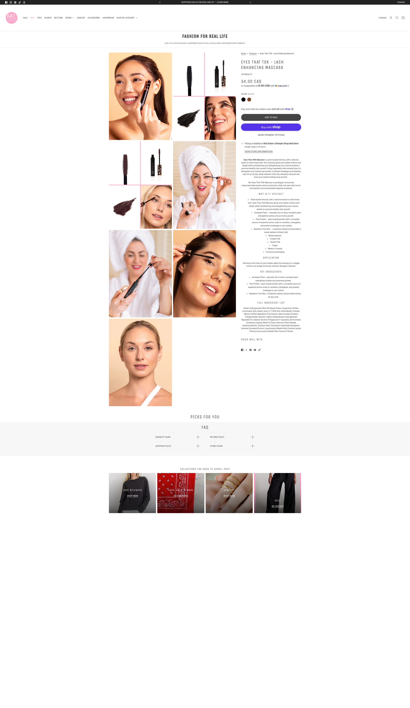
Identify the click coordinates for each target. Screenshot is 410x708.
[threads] (24, 2)
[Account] (391, 18)
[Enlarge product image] (140, 96)
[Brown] (249, 99)
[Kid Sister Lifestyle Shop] (11, 18)
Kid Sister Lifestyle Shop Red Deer (281, 143)
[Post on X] (246, 349)
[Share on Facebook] (242, 350)
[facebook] (6, 2)
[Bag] (403, 18)
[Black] (243, 99)
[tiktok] (19, 2)
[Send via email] (255, 350)
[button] (271, 85)
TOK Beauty (246, 74)
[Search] (397, 18)
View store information (259, 151)
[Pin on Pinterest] (250, 350)
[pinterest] (15, 2)
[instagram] (10, 2)
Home (243, 54)
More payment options (271, 135)
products (253, 54)
